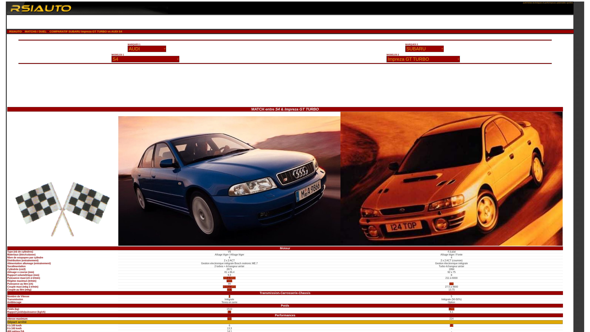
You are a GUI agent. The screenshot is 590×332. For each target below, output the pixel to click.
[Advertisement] (290, 22)
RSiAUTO (15, 31)
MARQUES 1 (134, 44)
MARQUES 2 (411, 44)
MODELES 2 (393, 54)
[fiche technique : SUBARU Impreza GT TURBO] (451, 245)
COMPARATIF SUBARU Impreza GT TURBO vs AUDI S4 (86, 31)
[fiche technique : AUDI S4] (229, 245)
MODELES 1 (118, 54)
